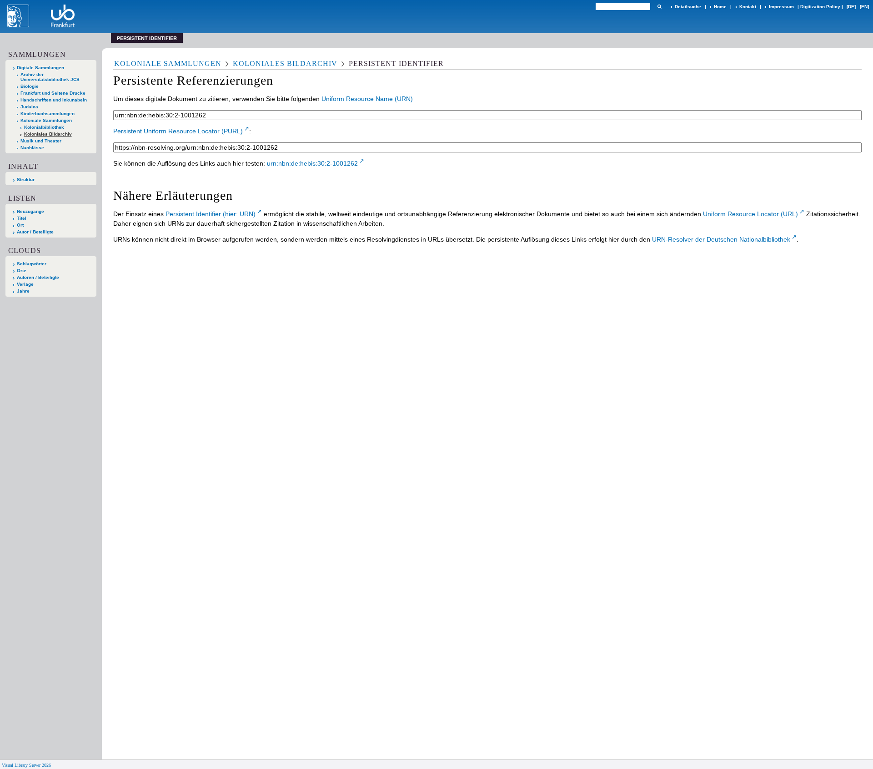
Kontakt (747, 6)
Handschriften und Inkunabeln (53, 99)
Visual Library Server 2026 (26, 765)
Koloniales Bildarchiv (48, 134)
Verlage (25, 284)
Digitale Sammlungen (40, 67)
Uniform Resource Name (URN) (367, 98)
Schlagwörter (31, 263)
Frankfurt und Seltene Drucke (52, 93)
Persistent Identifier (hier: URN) (211, 214)
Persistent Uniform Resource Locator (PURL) (178, 131)
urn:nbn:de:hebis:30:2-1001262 (312, 163)
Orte (21, 270)
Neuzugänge (30, 211)
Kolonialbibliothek (44, 127)
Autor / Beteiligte (35, 231)
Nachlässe (32, 147)
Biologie (29, 86)
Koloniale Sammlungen (46, 120)
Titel (21, 218)
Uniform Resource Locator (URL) (750, 214)
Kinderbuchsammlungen (47, 113)
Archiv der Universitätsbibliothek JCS (50, 77)
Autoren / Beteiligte (38, 277)
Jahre (23, 290)
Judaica (29, 106)
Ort (20, 225)
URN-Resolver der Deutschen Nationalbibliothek (721, 239)
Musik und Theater (40, 140)
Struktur (26, 179)
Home (720, 6)
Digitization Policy (820, 6)
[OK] (659, 6)
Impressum (781, 6)
